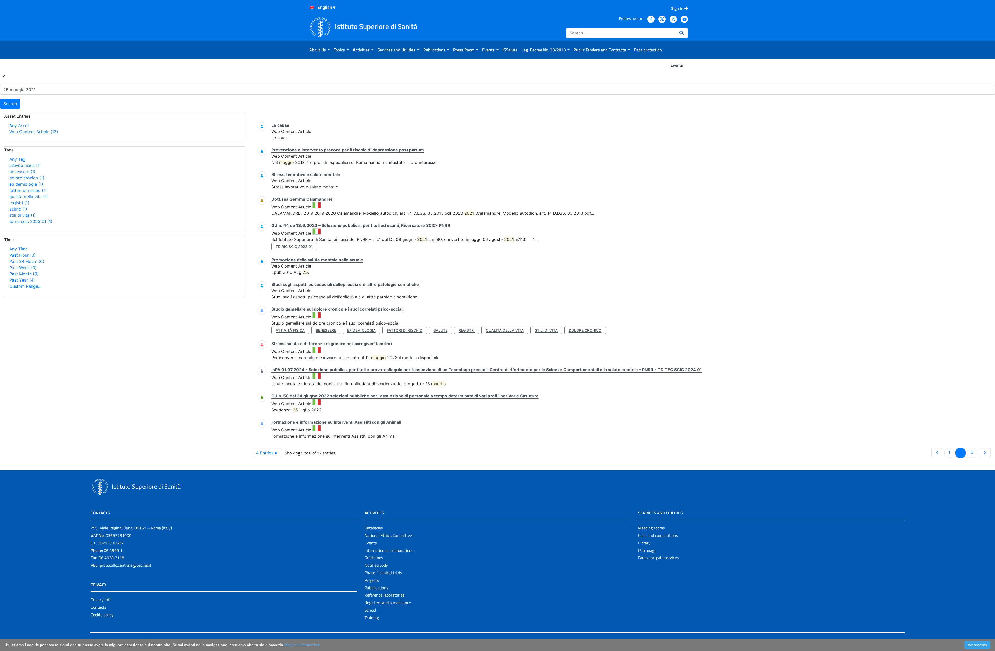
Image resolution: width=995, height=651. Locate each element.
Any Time (18, 248)
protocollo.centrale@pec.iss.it (125, 565)
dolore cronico (26, 177)
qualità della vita (28, 196)
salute (18, 209)
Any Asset (19, 125)
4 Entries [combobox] (264, 453)
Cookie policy (102, 615)
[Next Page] (985, 453)
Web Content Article (33, 131)
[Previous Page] (937, 453)
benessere (22, 171)
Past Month (24, 273)
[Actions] (312, 7)
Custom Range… (25, 286)
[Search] (681, 33)
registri (19, 202)
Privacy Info (101, 600)
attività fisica (25, 165)
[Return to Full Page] (4, 76)
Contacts (98, 607)
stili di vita (22, 215)
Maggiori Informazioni (302, 645)
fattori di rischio (28, 190)
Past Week (23, 267)
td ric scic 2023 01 (30, 221)
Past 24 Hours (26, 261)
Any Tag (17, 159)
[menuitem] (319, 50)
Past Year (22, 280)
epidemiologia (26, 184)
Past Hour (22, 255)
